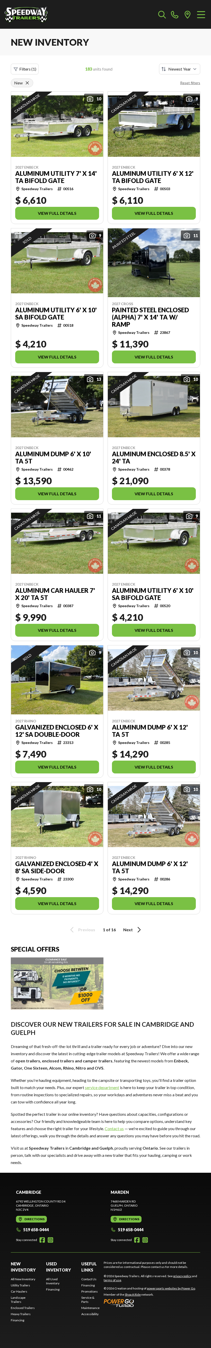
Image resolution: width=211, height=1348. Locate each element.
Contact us (114, 1128)
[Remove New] (27, 83)
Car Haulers (19, 1291)
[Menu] (201, 14)
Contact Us (88, 1279)
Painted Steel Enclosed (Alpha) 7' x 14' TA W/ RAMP (150, 317)
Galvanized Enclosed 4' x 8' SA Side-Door (56, 867)
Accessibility (90, 1314)
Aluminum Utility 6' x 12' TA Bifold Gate (153, 177)
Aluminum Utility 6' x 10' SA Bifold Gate (56, 313)
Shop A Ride (133, 1294)
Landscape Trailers (18, 1300)
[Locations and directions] (187, 14)
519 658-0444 (36, 1229)
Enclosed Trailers (23, 1308)
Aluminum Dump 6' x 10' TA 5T (53, 457)
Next (128, 929)
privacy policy (182, 1276)
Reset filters (190, 83)
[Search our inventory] (162, 14)
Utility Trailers (20, 1285)
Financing (17, 1320)
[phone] (175, 14)
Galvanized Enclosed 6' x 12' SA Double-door (56, 731)
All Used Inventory (52, 1281)
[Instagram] (50, 1240)
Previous (86, 929)
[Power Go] (150, 1303)
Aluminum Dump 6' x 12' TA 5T (150, 731)
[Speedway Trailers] (30, 14)
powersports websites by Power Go (171, 1288)
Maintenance (90, 1308)
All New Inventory (23, 1279)
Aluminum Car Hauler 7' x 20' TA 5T (55, 594)
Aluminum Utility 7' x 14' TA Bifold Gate (56, 177)
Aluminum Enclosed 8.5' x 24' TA (154, 457)
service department (102, 1087)
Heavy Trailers (21, 1314)
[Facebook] (42, 1240)
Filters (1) (27, 68)
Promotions (89, 1291)
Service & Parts (87, 1300)
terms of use (112, 1280)
